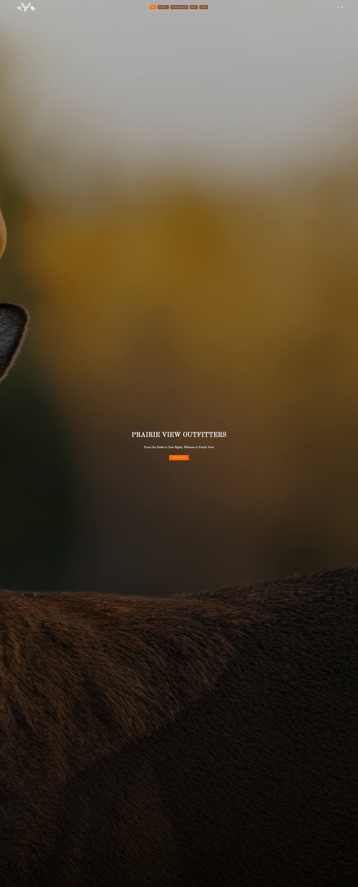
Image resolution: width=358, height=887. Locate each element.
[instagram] (342, 7)
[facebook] (337, 7)
